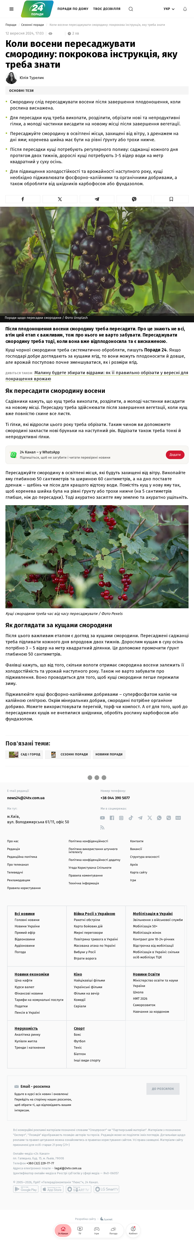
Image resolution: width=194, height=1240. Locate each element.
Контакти (136, 841)
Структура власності (144, 857)
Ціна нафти (23, 980)
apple (52, 1189)
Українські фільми (88, 987)
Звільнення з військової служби (158, 920)
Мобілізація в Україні (153, 913)
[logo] (37, 9)
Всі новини (25, 913)
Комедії (79, 1000)
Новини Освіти (146, 974)
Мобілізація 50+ (145, 926)
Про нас (13, 841)
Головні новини (27, 920)
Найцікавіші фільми (89, 980)
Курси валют (24, 987)
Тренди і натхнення (30, 1048)
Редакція (13, 849)
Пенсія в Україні (27, 1013)
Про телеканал (18, 864)
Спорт (79, 1028)
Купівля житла (26, 1041)
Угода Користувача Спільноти (90, 867)
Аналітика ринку (27, 1035)
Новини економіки (32, 974)
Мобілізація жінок (147, 933)
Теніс (78, 1048)
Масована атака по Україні (94, 946)
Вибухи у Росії (85, 952)
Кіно (78, 974)
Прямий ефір (25, 933)
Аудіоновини (25, 946)
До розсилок (163, 1089)
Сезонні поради (33, 24)
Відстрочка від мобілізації (153, 946)
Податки (21, 1006)
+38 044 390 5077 (115, 798)
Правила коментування (86, 875)
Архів (134, 864)
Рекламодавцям (18, 880)
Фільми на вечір (86, 993)
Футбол (79, 1041)
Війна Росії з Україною (94, 913)
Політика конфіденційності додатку (94, 860)
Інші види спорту (87, 1060)
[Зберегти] (171, 199)
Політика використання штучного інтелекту (93, 851)
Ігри (133, 880)
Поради (11, 24)
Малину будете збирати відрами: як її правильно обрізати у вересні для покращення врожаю (96, 375)
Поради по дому (72, 9)
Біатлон (80, 1054)
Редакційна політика (22, 857)
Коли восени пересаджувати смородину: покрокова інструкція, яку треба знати (107, 24)
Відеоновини (25, 939)
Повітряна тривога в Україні (96, 939)
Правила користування (24, 888)
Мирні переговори (88, 933)
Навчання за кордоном (151, 1012)
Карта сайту (138, 872)
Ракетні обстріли (87, 920)
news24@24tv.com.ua (26, 798)
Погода (20, 952)
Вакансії (136, 849)
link (102, 818)
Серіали (80, 1006)
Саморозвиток (144, 1005)
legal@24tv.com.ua (68, 1168)
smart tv (78, 1189)
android (26, 1189)
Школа (138, 992)
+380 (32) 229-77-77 (40, 1163)
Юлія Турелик (32, 78)
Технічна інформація (84, 883)
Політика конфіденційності (88, 841)
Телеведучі (15, 872)
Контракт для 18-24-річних (153, 939)
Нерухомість (26, 1028)
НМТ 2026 (140, 999)
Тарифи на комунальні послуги (39, 1000)
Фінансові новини (29, 993)
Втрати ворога (85, 958)
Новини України (27, 926)
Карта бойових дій (88, 926)
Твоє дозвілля (107, 9)
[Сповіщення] (185, 9)
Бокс (77, 1035)
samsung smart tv (106, 1189)
